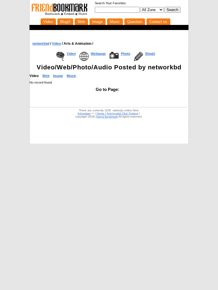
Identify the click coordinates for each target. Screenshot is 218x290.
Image (58, 76)
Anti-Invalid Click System (122, 113)
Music (71, 76)
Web (45, 76)
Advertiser (84, 113)
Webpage (98, 54)
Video (71, 54)
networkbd (40, 44)
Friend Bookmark (107, 116)
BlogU (150, 54)
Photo (125, 54)
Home (101, 113)
